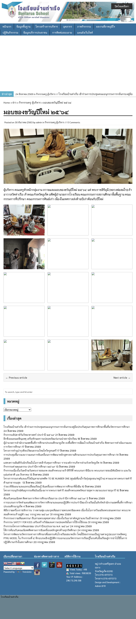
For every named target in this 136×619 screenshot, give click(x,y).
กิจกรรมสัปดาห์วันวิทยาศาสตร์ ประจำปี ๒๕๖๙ (29, 434)
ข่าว (14, 102)
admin (39, 122)
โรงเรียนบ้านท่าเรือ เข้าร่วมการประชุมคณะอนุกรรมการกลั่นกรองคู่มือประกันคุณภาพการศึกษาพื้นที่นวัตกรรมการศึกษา (67, 426)
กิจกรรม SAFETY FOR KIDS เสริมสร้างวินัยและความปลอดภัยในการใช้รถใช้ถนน (45, 522)
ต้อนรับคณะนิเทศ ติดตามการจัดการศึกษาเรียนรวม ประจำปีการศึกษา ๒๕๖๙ (45, 498)
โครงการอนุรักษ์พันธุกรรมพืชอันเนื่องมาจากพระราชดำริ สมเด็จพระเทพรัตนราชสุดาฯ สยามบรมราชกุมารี (60, 490)
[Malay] (14, 563)
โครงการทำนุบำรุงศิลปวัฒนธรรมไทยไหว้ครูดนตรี (30, 450)
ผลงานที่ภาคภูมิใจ (105, 26)
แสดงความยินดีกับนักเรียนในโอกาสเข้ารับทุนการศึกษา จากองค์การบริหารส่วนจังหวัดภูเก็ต (51, 462)
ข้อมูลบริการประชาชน (35, 32)
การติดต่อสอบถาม (62, 32)
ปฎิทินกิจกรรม (10, 32)
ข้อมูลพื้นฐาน (23, 26)
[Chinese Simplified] (18, 563)
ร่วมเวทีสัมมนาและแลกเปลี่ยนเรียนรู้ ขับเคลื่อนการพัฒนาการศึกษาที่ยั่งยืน (42, 486)
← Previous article (16, 377)
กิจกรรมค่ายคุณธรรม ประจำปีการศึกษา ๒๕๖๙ (29, 466)
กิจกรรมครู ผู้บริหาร (54, 122)
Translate (27, 571)
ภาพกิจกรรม (84, 26)
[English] (5, 563)
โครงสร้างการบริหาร (47, 26)
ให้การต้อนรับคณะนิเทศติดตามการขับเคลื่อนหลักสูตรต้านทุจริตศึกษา (40, 530)
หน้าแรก (6, 26)
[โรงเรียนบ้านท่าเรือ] (68, 11)
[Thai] (10, 563)
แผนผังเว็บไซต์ (85, 32)
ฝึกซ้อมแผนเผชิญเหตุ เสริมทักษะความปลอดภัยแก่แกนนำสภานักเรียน (40, 438)
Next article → (122, 377)
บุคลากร (67, 26)
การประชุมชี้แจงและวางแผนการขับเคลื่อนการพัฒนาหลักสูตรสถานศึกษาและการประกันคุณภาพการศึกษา (59, 454)
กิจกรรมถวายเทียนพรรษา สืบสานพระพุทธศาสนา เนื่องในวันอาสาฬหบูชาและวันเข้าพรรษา (51, 518)
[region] (68, 64)
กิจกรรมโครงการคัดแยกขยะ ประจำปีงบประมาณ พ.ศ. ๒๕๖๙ (36, 526)
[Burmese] (22, 563)
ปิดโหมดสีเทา (122, 6)
